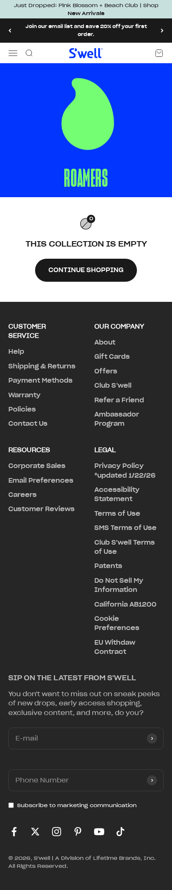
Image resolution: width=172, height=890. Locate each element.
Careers (22, 495)
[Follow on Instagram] (56, 831)
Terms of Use (117, 513)
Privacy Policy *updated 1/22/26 (124, 470)
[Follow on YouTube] (99, 831)
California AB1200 (125, 604)
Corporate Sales (37, 466)
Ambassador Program (116, 419)
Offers (105, 371)
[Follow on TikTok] (120, 831)
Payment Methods (40, 380)
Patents (108, 566)
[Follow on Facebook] (14, 831)
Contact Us (28, 423)
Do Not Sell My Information (118, 585)
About (104, 342)
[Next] (162, 30)
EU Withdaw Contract (114, 647)
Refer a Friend (119, 400)
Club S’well (113, 385)
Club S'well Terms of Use (124, 547)
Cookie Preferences (116, 623)
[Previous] (9, 30)
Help (16, 351)
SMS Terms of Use (125, 528)
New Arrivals (86, 13)
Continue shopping (86, 270)
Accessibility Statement (116, 494)
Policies (22, 409)
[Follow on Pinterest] (77, 831)
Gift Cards (112, 356)
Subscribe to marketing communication (77, 805)
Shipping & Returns (42, 366)
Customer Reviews (41, 509)
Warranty (24, 395)
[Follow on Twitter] (35, 831)
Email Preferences (40, 480)
